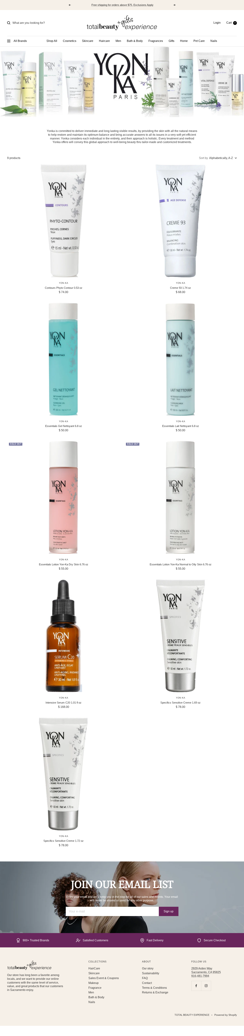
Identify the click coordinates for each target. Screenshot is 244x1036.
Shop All (51, 40)
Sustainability (150, 973)
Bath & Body (135, 40)
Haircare (104, 40)
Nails (213, 40)
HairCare (94, 968)
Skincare (87, 40)
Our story (147, 968)
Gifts (171, 40)
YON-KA (63, 283)
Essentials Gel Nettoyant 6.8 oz (63, 426)
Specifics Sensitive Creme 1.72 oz (63, 840)
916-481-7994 (200, 975)
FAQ (145, 978)
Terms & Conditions (154, 987)
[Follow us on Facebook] (196, 986)
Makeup (93, 982)
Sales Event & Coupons (103, 978)
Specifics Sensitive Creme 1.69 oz (180, 702)
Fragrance (94, 987)
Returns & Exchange (155, 992)
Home (184, 40)
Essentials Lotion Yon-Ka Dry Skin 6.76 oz (63, 564)
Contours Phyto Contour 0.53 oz (63, 287)
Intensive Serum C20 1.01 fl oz (63, 702)
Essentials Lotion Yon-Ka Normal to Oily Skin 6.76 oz (180, 564)
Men (118, 40)
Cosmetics (69, 40)
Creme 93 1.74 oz (180, 287)
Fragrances (155, 40)
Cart (230, 22)
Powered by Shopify (225, 1014)
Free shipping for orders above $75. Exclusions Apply (122, 4)
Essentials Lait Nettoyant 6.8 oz (180, 426)
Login (217, 22)
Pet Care (199, 40)
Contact (147, 982)
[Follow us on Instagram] (206, 986)
